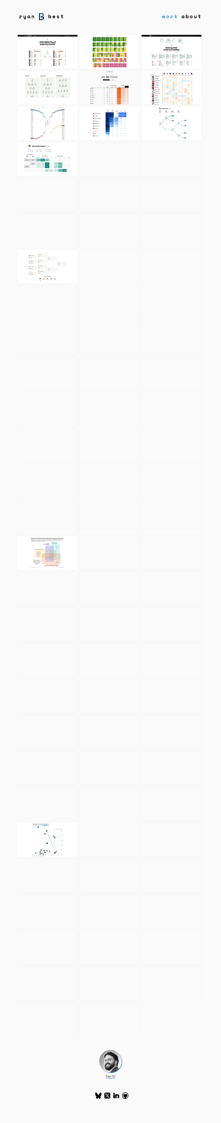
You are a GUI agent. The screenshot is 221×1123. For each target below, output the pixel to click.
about (191, 16)
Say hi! (110, 1076)
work (170, 16)
